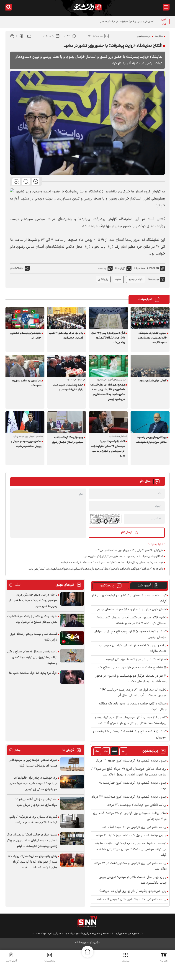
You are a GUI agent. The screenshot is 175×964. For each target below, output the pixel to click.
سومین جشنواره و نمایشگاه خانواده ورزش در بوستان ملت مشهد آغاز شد (152, 338)
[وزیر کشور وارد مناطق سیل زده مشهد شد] (24, 366)
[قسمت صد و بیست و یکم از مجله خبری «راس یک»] (72, 638)
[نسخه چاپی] (12, 36)
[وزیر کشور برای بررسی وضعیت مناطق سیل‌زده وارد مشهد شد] (150, 422)
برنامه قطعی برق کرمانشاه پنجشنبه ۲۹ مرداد (137, 805)
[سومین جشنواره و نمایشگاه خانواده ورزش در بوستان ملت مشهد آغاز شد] (150, 318)
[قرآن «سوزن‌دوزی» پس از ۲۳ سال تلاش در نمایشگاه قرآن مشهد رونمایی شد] (108, 318)
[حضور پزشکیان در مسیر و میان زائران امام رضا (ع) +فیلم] (66, 366)
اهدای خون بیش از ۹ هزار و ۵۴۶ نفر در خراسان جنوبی (131, 609)
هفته (114, 751)
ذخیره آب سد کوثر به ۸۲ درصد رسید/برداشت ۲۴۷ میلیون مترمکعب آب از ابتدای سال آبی (133, 693)
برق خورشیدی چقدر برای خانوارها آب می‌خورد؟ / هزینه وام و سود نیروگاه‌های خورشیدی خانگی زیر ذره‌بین (33, 783)
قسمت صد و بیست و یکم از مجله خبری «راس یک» (33, 637)
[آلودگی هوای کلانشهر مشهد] (150, 366)
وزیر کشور (103, 279)
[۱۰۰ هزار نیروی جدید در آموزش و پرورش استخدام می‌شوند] (24, 422)
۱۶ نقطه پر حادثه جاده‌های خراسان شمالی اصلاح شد (132, 668)
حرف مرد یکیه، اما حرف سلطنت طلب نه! (33, 673)
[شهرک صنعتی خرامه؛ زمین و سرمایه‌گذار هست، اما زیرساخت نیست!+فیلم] (72, 764)
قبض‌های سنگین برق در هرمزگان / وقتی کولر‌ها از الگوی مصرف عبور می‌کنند (33, 819)
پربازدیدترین (49, 961)
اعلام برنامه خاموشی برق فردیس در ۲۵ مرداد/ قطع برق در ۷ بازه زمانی (130, 816)
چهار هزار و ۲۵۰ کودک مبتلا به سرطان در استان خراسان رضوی (67, 440)
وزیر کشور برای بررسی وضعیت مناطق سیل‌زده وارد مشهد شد (151, 440)
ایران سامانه (80, 942)
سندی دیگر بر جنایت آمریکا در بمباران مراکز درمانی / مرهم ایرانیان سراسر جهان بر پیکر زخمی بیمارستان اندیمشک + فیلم (32, 840)
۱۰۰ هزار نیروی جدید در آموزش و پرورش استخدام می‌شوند (26, 444)
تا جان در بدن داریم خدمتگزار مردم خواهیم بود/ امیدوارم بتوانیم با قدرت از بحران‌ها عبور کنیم (33, 600)
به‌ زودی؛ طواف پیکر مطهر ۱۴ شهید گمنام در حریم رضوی (66, 335)
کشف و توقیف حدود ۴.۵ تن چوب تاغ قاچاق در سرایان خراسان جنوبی (130, 634)
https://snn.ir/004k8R (146, 268)
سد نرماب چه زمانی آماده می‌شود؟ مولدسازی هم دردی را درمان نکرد (36, 802)
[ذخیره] (20, 36)
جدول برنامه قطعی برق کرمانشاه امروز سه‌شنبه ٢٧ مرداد (129, 797)
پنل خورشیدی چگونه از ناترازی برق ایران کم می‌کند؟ (133, 891)
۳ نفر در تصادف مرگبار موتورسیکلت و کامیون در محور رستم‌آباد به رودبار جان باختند (131, 679)
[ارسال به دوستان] (29, 36)
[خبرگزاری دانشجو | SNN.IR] (87, 7)
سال (97, 751)
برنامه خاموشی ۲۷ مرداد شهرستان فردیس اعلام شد (132, 899)
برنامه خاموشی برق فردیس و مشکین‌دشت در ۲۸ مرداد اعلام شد (130, 866)
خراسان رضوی (144, 36)
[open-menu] (166, 7)
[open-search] (8, 7)
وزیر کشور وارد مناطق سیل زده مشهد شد (26, 383)
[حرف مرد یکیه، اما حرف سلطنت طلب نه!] (72, 677)
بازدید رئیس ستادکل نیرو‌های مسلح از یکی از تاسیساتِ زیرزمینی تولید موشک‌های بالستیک (32, 657)
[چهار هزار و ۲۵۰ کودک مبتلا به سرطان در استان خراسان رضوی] (66, 422)
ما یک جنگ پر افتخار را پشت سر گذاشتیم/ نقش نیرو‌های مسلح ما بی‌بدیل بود (32, 619)
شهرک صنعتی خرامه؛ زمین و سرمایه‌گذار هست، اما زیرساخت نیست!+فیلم (33, 763)
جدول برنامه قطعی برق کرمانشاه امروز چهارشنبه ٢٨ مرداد (132, 786)
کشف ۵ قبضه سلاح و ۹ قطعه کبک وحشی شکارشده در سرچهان (130, 734)
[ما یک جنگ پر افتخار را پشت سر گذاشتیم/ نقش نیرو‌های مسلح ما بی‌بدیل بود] (72, 620)
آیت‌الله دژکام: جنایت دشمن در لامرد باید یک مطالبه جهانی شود (132, 706)
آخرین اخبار (144, 586)
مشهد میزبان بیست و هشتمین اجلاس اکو (25, 335)
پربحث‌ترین (107, 586)
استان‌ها (159, 36)
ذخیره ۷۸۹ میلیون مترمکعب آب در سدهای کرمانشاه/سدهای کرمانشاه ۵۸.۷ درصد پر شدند (131, 620)
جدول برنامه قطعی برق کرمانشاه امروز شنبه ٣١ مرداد (131, 835)
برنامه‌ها (125, 961)
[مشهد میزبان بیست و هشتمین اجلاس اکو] (24, 318)
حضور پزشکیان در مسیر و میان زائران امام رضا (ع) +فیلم (68, 387)
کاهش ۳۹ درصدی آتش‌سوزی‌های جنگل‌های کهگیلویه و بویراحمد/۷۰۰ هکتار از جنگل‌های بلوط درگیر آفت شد (131, 720)
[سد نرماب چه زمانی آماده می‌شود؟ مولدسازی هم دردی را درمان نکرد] (72, 803)
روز (123, 751)
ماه (106, 751)
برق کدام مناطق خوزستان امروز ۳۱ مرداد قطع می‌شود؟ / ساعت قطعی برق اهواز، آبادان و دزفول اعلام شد (129, 772)
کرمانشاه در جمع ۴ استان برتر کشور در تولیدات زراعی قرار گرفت (129, 598)
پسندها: (102, 268)
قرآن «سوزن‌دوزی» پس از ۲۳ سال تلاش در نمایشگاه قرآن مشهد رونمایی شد (108, 338)
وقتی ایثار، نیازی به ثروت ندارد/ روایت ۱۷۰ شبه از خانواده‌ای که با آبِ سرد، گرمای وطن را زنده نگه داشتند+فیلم (32, 862)
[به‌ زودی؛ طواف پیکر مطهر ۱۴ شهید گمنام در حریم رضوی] (66, 318)
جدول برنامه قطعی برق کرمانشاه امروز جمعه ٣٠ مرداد (131, 761)
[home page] (87, 952)
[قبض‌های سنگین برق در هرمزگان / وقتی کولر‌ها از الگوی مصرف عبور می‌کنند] (72, 821)
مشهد (118, 279)
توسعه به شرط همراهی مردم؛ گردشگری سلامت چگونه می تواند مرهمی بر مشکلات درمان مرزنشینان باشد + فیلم (131, 849)
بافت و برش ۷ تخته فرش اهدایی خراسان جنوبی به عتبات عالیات (133, 648)
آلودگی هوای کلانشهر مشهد (153, 380)
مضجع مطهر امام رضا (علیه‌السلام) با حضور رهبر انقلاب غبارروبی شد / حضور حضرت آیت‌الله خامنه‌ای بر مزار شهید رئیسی (107, 392)
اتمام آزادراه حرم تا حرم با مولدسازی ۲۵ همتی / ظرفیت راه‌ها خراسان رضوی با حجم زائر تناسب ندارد (108, 448)
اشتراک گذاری (16, 268)
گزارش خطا (120, 268)
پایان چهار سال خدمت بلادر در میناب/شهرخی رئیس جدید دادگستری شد (133, 880)
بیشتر (15, 585)
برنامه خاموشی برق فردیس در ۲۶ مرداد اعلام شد (134, 827)
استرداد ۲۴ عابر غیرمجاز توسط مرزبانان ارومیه (136, 659)
